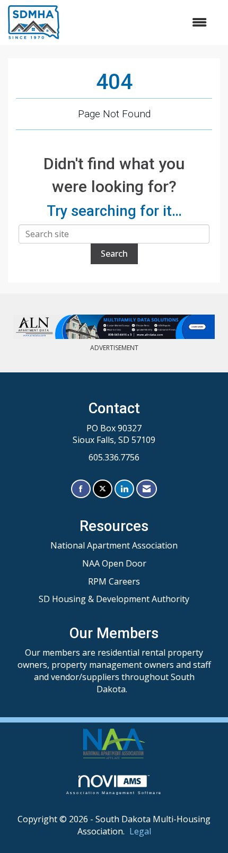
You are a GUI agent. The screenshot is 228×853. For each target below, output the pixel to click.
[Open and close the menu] (139, 22)
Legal (140, 831)
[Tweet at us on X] (102, 489)
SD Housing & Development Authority (114, 599)
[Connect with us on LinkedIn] (124, 489)
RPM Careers (114, 581)
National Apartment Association (114, 545)
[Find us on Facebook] (81, 489)
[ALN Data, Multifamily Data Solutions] (114, 327)
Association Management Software (114, 792)
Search (114, 253)
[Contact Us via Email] (146, 489)
